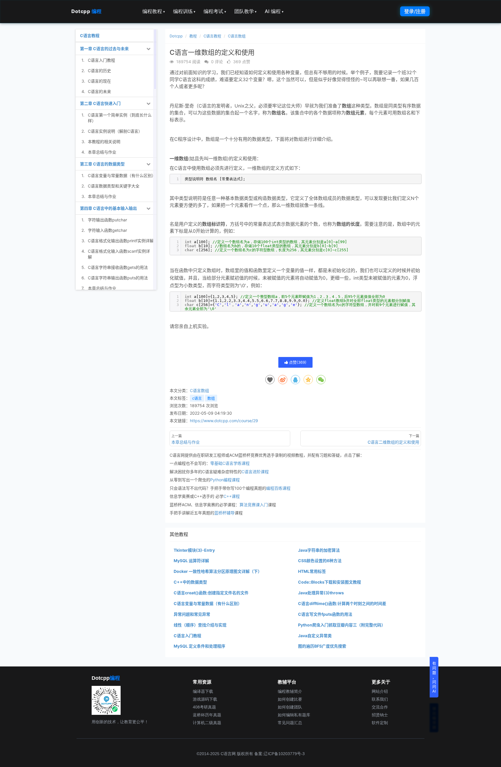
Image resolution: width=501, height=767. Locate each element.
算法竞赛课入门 (253, 504)
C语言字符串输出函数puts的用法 (118, 277)
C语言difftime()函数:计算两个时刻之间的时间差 (342, 603)
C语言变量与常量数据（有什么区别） (208, 603)
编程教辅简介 (290, 691)
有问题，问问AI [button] (434, 677)
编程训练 (184, 11)
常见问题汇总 (290, 722)
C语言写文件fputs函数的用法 (325, 614)
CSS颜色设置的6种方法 (320, 560)
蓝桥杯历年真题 (207, 715)
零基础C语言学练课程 (230, 463)
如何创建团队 (290, 707)
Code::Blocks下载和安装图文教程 (329, 582)
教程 (193, 36)
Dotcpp (86, 11)
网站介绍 (380, 691)
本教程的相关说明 (104, 141)
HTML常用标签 (312, 571)
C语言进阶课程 (255, 471)
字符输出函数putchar (107, 219)
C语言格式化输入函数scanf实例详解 (119, 254)
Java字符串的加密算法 (319, 550)
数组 (211, 398)
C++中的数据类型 (190, 582)
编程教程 (153, 11)
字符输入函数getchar (107, 230)
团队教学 (245, 11)
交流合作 (380, 707)
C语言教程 (212, 36)
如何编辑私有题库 (294, 715)
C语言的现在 (99, 81)
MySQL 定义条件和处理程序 (199, 646)
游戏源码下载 (205, 699)
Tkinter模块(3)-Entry (194, 550)
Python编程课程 (225, 479)
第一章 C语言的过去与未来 (104, 48)
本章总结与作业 (102, 152)
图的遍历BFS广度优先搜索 (322, 646)
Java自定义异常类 (315, 635)
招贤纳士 (380, 715)
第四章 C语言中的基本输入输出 (108, 208)
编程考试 (215, 11)
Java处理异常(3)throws (321, 592)
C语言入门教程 (187, 635)
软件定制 (380, 722)
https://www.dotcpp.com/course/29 (224, 420)
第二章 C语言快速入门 (100, 103)
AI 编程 (274, 11)
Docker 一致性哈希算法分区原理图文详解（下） (218, 571)
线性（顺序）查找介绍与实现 (200, 624)
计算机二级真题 (207, 722)
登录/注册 (415, 11)
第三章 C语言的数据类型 (102, 163)
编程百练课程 (278, 488)
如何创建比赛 (290, 699)
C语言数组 (237, 36)
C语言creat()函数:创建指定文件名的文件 (211, 592)
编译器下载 (203, 691)
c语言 (197, 398)
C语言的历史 (99, 70)
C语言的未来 (99, 91)
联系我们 (380, 699)
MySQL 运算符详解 (191, 560)
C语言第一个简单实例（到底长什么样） (120, 117)
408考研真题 (204, 707)
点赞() (297, 362)
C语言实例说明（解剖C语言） (115, 131)
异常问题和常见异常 (192, 614)
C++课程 (232, 496)
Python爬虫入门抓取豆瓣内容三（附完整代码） (341, 624)
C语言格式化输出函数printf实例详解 (121, 240)
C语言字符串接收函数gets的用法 (118, 267)
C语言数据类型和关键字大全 (113, 185)
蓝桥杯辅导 (224, 512)
